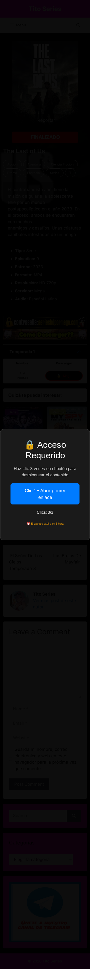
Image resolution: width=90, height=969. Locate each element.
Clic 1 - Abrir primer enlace (45, 494)
